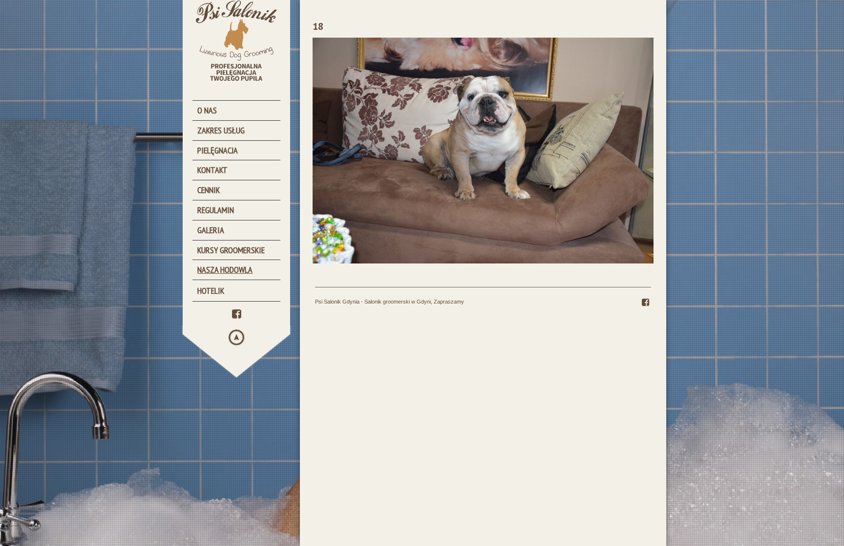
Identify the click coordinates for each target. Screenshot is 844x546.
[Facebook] (236, 313)
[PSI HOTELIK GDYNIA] (241, 290)
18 (318, 26)
